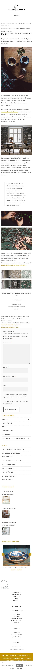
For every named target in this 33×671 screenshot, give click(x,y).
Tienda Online (16, 636)
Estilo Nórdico (21, 316)
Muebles (15, 419)
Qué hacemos (16, 592)
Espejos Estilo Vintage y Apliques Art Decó (9, 524)
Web (4, 385)
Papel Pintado (7, 431)
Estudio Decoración (16, 634)
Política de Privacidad (16, 618)
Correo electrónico (9, 376)
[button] (6, 275)
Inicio (4, 23)
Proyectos (16, 596)
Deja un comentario (6, 31)
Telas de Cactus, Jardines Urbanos (10, 324)
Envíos (16, 612)
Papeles (22, 322)
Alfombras (6, 434)
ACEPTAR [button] (19, 665)
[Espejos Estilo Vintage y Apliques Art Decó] (6, 531)
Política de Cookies (16, 620)
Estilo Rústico (7, 472)
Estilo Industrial (8, 464)
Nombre (6, 367)
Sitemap (16, 622)
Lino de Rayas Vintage (9, 508)
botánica (9, 322)
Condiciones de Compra (16, 610)
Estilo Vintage (20, 318)
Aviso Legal (17, 616)
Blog (16, 598)
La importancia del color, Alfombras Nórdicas (8, 493)
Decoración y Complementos (15, 439)
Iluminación (15, 423)
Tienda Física (16, 632)
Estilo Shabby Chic (11, 318)
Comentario (7, 343)
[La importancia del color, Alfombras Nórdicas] (6, 500)
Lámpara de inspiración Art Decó (10, 327)
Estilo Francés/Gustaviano (12, 461)
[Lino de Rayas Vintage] (6, 514)
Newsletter (16, 600)
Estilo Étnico (7, 457)
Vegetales (8, 320)
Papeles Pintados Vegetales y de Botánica (13, 265)
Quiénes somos (16, 594)
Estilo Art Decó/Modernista (13, 449)
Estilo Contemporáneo (11, 453)
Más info (19, 668)
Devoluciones (16, 614)
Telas (4, 427)
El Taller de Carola (10, 23)
